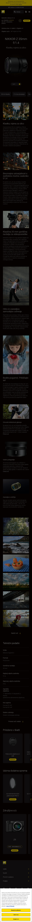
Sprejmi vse (16, 919)
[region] (16, 905)
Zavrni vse (16, 914)
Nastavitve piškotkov (16, 910)
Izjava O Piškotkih (10, 906)
